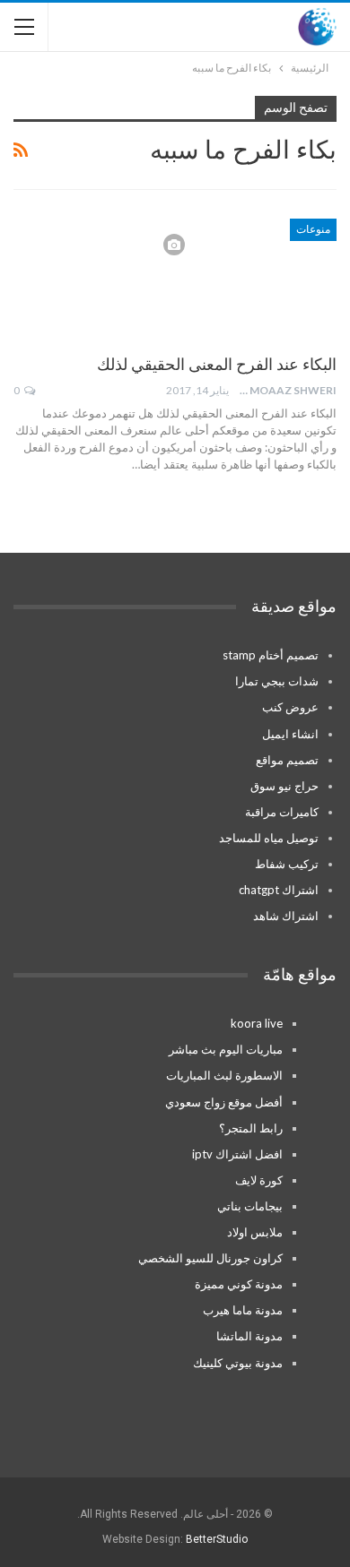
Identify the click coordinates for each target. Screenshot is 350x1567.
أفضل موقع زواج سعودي (224, 1102)
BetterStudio (217, 1539)
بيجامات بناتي (250, 1206)
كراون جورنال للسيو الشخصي (210, 1258)
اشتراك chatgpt (279, 890)
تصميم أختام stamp (271, 655)
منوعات (313, 229)
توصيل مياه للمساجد (269, 838)
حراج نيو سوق (284, 786)
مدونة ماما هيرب (243, 1310)
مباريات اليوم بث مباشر (226, 1049)
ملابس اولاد (255, 1232)
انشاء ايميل (290, 734)
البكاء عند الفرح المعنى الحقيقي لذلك (217, 364)
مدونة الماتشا (249, 1336)
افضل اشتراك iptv (237, 1154)
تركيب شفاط (287, 864)
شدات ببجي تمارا (277, 681)
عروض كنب (290, 707)
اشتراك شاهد (286, 915)
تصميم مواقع (287, 760)
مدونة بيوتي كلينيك (238, 1363)
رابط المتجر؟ (251, 1128)
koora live (257, 1023)
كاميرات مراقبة (282, 812)
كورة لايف (259, 1180)
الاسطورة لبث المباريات (224, 1075)
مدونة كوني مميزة (239, 1284)
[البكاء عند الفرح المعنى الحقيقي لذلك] (242, 279)
